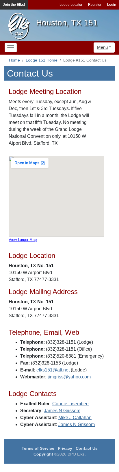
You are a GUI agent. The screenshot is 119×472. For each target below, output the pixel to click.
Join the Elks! (14, 5)
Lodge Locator (71, 5)
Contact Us (87, 448)
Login (111, 5)
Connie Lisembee (70, 403)
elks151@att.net (53, 369)
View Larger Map (23, 239)
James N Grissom (62, 410)
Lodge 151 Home (41, 60)
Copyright (43, 454)
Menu (102, 47)
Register (94, 5)
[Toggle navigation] (11, 47)
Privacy (65, 448)
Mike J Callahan (75, 417)
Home (14, 60)
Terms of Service (38, 448)
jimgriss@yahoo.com (69, 376)
